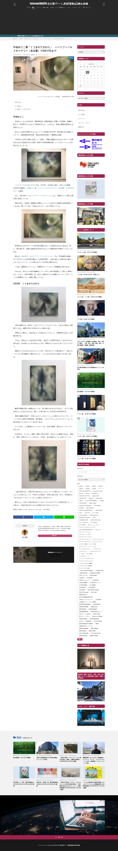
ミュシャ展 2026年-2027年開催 (86, 458)
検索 (79, 639)
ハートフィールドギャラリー (43, 54)
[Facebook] (23, 517)
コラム (69, 7)
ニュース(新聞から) (60, 7)
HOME (28, 7)
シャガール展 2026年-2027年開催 (87, 436)
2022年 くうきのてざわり (23, 109)
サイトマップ (81, 118)
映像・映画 (45, 7)
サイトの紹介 (81, 114)
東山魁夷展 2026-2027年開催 (85, 391)
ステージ (39, 7)
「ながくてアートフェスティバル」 (39, 195)
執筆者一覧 (81, 127)
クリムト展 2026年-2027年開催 (86, 414)
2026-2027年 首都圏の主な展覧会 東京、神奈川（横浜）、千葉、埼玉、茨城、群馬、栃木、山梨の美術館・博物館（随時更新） (90, 343)
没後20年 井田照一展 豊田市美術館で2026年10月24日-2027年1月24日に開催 (47, 784)
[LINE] (64, 517)
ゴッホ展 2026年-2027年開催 (85, 319)
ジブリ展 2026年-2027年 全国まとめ (88, 274)
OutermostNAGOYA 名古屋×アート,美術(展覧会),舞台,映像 (59, 3)
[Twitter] (44, 517)
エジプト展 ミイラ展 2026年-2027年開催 (89, 297)
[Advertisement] (59, 22)
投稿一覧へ (54, 535)
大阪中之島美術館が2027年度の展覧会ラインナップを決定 (46, 758)
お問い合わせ (81, 110)
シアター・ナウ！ (76, 7)
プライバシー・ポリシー (84, 122)
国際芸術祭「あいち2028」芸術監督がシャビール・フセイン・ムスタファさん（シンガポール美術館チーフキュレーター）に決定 (93, 760)
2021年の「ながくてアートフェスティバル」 (37, 256)
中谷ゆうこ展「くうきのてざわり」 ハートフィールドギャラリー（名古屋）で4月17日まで (44, 38)
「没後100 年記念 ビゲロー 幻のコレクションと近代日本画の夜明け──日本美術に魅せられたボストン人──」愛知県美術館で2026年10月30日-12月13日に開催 (70, 786)
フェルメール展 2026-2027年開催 (87, 252)
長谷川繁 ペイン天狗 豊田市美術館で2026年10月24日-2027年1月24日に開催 (23, 784)
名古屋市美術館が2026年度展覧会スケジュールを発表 (90, 368)
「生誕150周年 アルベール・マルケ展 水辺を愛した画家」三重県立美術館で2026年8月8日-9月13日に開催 (71, 759)
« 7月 (80, 86)
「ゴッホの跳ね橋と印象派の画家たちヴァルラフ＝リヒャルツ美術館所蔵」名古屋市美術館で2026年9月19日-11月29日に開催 (93, 785)
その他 (51, 7)
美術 (33, 7)
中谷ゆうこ (19, 106)
